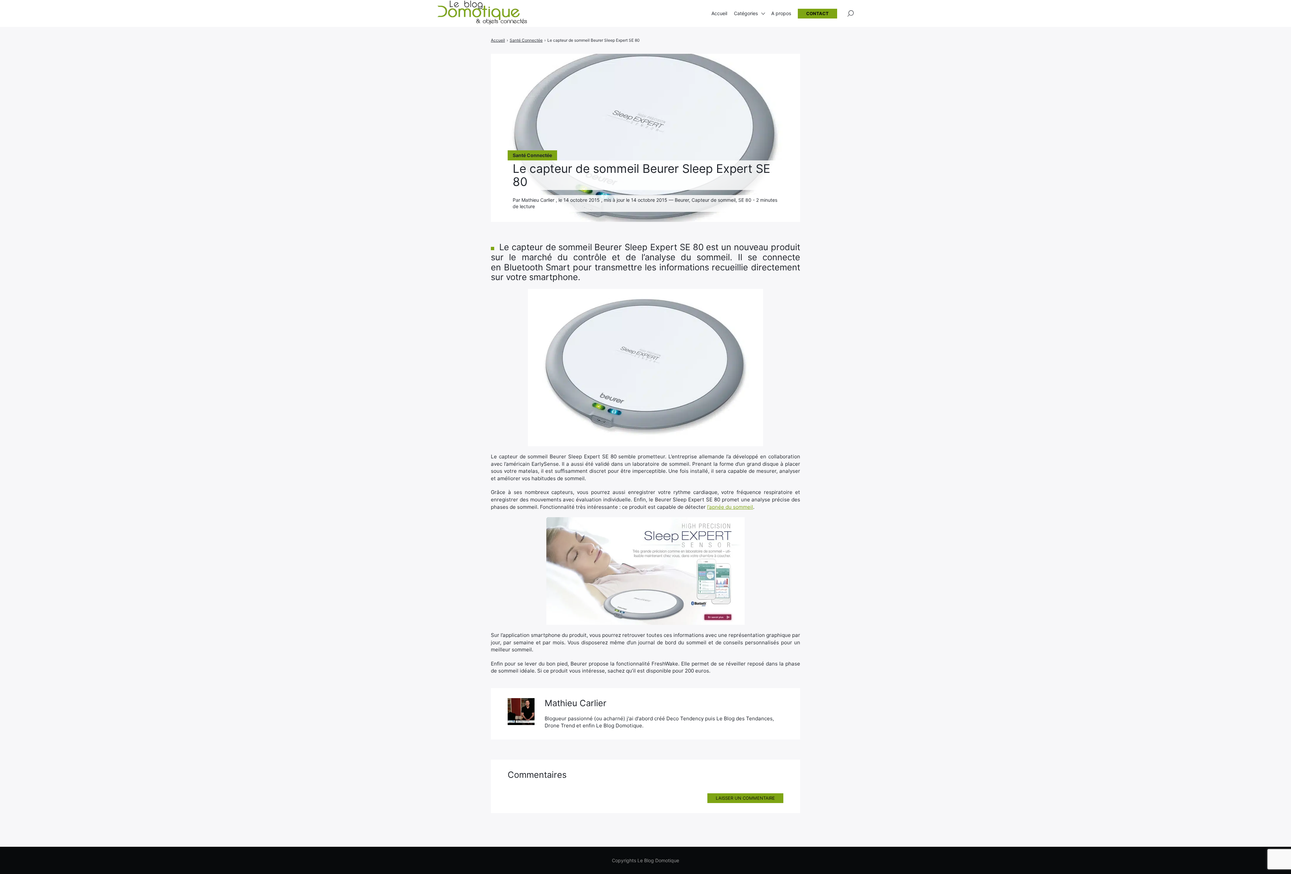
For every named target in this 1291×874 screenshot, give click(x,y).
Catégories (746, 13)
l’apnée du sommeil (730, 507)
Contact (817, 13)
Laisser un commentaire (745, 798)
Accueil (719, 13)
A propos (781, 13)
